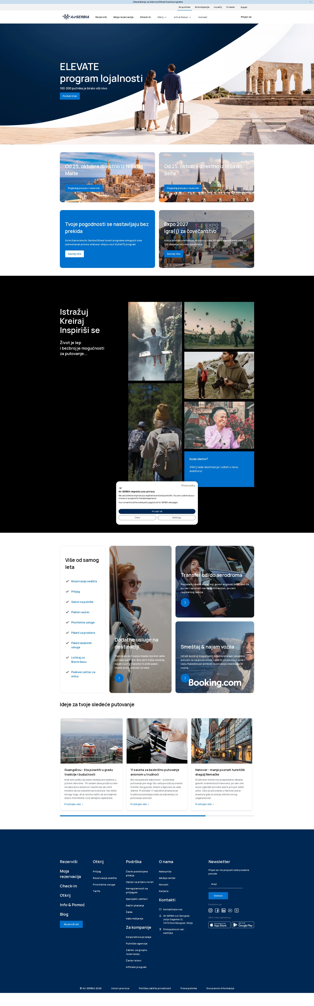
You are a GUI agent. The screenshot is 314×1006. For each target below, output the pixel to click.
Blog (64, 914)
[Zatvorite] (310, 2)
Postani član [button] (70, 96)
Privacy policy (188, 485)
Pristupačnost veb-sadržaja (174, 931)
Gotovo (218, 895)
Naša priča (165, 871)
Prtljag (75, 591)
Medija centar (167, 878)
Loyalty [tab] (218, 7)
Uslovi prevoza (120, 988)
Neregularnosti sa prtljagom (137, 890)
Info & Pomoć (181, 17)
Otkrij (160, 17)
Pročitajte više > (73, 804)
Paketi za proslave (83, 633)
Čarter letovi (133, 960)
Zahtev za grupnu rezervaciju (136, 952)
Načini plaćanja (135, 905)
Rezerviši (101, 17)
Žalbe (129, 912)
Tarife (96, 891)
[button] (119, 678)
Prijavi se (246, 16)
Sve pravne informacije (220, 988)
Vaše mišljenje (134, 918)
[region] (157, 765)
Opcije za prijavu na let (139, 881)
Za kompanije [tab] (202, 7)
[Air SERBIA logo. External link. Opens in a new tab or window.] (120, 488)
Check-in (145, 17)
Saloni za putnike (82, 602)
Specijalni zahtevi (137, 898)
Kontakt (203, 17)
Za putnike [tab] (185, 7)
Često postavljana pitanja (137, 873)
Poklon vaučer (80, 612)
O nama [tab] (230, 7)
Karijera (163, 891)
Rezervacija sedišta (84, 581)
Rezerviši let (71, 924)
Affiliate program (136, 967)
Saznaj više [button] (74, 253)
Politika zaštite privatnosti (155, 988)
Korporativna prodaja (138, 937)
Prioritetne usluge (83, 622)
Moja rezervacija (123, 17)
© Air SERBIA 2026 (91, 988)
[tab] (156, 140)
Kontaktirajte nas (172, 909)
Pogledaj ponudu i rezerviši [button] (84, 188)
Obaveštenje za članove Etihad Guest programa (158, 1)
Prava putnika (189, 988)
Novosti (163, 884)
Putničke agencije (137, 943)
